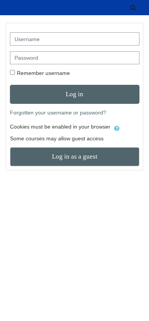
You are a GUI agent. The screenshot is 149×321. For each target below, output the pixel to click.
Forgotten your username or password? (58, 113)
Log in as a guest (74, 156)
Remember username (43, 73)
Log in (74, 94)
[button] (133, 7)
